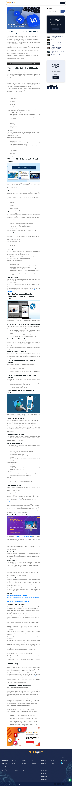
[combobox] (54, 11)
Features (27, 2)
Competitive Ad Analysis (25, 767)
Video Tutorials (23, 770)
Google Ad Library (34, 764)
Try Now (9, 93)
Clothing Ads (13, 764)
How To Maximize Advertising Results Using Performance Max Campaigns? (57, 56)
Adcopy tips (23, 769)
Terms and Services (53, 764)
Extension (41, 2)
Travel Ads (13, 763)
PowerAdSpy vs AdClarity (44, 770)
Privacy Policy (52, 763)
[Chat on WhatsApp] (70, 780)
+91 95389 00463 (64, 760)
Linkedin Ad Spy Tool (4, 772)
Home (24, 2)
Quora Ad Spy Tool (4, 769)
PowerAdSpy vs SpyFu (44, 763)
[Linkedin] (54, 88)
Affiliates (47, 2)
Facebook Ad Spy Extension (54, 767)
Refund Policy (53, 766)
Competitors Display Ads (15, 770)
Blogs (32, 760)
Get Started (9, 501)
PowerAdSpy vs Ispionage (44, 766)
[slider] (38, 63)
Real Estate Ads (14, 760)
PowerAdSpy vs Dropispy (44, 772)
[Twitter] (48, 88)
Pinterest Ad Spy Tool (4, 770)
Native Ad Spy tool (4, 764)
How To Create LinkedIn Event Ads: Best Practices (18, 601)
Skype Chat (63, 762)
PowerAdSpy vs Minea (44, 764)
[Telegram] (57, 88)
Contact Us (52, 769)
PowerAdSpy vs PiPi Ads (44, 779)
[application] (23, 64)
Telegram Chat (64, 763)
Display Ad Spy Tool (4, 766)
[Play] (8, 63)
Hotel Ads (13, 767)
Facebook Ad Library (34, 763)
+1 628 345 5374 (64, 759)
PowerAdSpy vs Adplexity (44, 767)
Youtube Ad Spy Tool (4, 763)
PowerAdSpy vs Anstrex (44, 760)
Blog (44, 2)
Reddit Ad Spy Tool (4, 767)
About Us (52, 760)
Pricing (37, 2)
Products (32, 2)
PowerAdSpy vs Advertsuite (44, 773)
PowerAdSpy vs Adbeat (44, 776)
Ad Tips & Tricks (24, 766)
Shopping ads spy (24, 763)
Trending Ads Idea (24, 760)
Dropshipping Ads (14, 769)
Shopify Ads (13, 766)
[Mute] (35, 63)
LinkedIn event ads (22, 636)
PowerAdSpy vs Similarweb (44, 769)
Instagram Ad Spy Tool (5, 760)
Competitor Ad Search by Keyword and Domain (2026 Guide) (56, 48)
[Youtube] (51, 88)
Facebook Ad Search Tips (25, 772)
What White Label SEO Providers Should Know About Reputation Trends (57, 44)
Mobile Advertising (24, 764)
